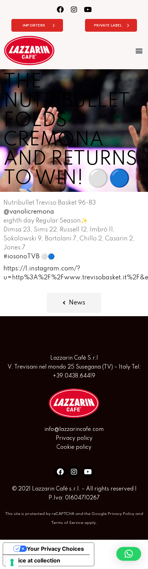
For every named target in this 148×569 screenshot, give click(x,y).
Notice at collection (34, 560)
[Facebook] (60, 9)
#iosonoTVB (21, 257)
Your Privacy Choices (55, 548)
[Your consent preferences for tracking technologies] (12, 562)
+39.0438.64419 (74, 376)
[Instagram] (74, 9)
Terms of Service (67, 523)
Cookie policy (74, 447)
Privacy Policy (121, 514)
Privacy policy (74, 438)
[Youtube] (88, 9)
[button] (139, 50)
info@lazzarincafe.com (74, 429)
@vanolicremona (28, 212)
